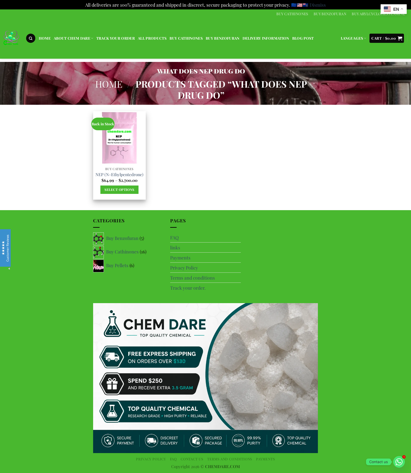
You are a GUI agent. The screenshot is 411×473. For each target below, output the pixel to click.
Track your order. (188, 288)
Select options (119, 189)
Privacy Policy (184, 268)
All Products (152, 38)
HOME (45, 38)
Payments (180, 257)
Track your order (115, 38)
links (175, 247)
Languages (352, 38)
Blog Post (303, 38)
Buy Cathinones (292, 13)
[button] (30, 38)
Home (108, 84)
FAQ (174, 237)
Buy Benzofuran (330, 13)
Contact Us (192, 459)
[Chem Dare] (11, 38)
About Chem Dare (72, 38)
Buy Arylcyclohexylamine (378, 13)
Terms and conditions (192, 278)
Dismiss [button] (318, 5)
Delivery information (266, 38)
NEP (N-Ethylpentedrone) (119, 174)
